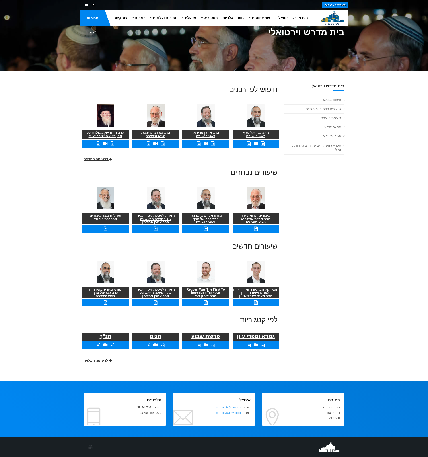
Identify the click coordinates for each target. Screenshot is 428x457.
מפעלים (189, 18)
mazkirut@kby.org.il (229, 407)
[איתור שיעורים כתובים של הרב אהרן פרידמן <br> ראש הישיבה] (198, 143)
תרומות (92, 18)
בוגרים (140, 18)
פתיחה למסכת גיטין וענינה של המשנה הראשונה (155, 217)
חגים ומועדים (332, 136)
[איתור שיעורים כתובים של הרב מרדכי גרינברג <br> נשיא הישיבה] (148, 143)
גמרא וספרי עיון (256, 336)
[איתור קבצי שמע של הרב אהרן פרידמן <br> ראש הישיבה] (212, 143)
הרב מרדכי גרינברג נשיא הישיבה (155, 134)
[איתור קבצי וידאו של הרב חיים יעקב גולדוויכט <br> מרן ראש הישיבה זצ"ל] (105, 143)
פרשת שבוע (332, 127)
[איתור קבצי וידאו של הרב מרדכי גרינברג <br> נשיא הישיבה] (155, 143)
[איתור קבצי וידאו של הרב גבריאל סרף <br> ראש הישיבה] (256, 143)
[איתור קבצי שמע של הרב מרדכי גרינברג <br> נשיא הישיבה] (162, 143)
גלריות (227, 18)
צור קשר (120, 18)
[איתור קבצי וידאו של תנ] (105, 345)
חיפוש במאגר (331, 100)
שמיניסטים (261, 18)
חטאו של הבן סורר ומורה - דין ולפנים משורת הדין (255, 291)
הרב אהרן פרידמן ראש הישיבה (205, 134)
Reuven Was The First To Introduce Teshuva (205, 291)
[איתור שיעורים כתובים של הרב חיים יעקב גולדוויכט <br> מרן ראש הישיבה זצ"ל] (98, 143)
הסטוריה (211, 18)
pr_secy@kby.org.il (228, 412)
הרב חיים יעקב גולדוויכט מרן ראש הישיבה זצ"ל (105, 134)
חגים (155, 336)
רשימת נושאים (331, 118)
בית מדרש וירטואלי (292, 18)
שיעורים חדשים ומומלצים (323, 109)
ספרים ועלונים (164, 18)
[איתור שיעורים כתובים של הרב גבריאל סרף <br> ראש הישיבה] (249, 143)
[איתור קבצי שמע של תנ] (112, 345)
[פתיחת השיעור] (256, 228)
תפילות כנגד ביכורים (105, 215)
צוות (241, 18)
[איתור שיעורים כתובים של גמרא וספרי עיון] (249, 345)
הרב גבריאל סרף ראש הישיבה (256, 134)
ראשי (93, 32)
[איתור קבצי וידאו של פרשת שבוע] (206, 345)
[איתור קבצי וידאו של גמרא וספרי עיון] (256, 345)
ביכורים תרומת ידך (255, 215)
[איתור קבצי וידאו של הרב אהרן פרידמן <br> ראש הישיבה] (206, 143)
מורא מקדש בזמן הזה (205, 215)
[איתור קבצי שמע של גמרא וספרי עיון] (263, 345)
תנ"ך (105, 336)
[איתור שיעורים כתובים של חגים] (148, 345)
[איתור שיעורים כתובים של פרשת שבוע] (198, 345)
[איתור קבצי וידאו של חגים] (155, 345)
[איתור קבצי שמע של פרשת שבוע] (212, 345)
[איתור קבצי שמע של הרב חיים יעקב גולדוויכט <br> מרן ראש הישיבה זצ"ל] (112, 143)
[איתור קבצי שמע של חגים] (162, 345)
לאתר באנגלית (335, 5)
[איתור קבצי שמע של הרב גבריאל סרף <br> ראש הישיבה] (263, 143)
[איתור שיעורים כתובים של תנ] (98, 345)
